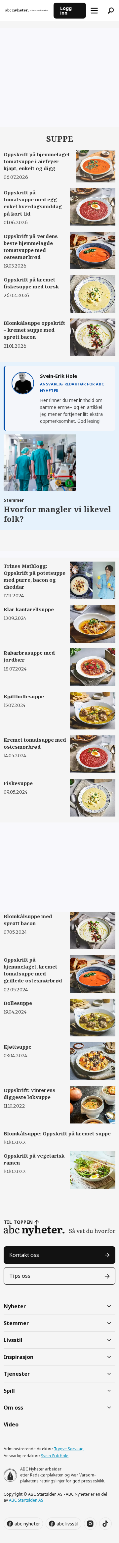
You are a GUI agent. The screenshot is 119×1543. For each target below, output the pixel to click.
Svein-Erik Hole (54, 1456)
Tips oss (19, 1275)
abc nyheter (27, 1523)
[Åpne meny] (94, 10)
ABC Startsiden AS (26, 1500)
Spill (9, 1390)
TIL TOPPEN (18, 1222)
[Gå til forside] (26, 10)
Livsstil (13, 1340)
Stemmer (16, 1323)
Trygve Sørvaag (69, 1449)
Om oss (13, 1407)
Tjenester (17, 1373)
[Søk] (110, 10)
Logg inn (66, 10)
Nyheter (15, 1306)
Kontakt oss (24, 1255)
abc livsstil (67, 1523)
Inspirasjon (18, 1357)
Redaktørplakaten (46, 1475)
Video (11, 1424)
